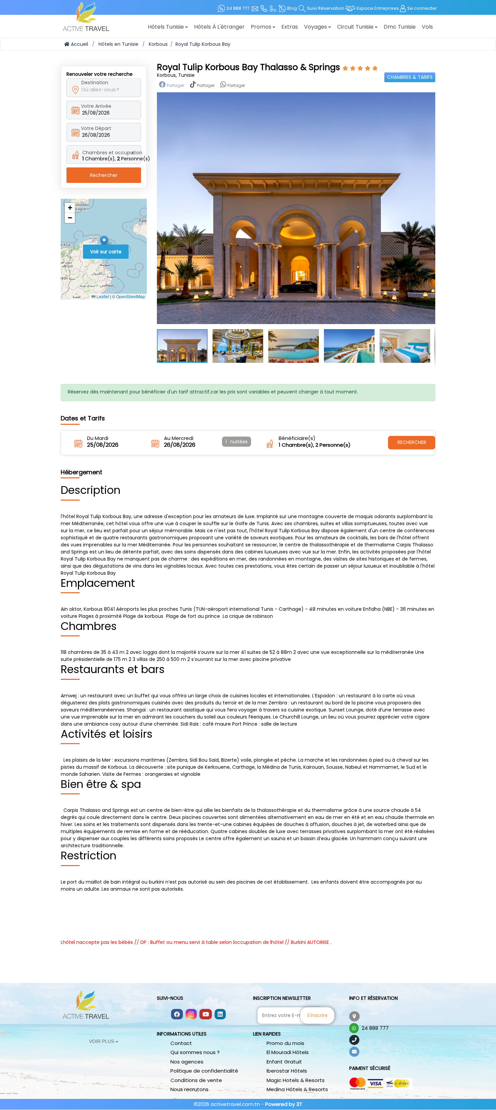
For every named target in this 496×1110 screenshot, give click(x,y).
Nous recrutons (189, 1089)
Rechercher (103, 175)
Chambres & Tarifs (410, 77)
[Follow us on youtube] (206, 1014)
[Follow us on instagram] (191, 1014)
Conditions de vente (196, 1080)
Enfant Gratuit (284, 1061)
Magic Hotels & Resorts (296, 1080)
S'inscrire (317, 1015)
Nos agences (186, 1061)
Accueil (79, 44)
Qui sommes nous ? (195, 1052)
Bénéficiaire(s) (297, 438)
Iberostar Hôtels (287, 1070)
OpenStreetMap (130, 296)
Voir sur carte (105, 251)
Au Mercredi (178, 438)
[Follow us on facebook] (177, 1014)
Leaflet (102, 296)
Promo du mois (285, 1043)
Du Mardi (97, 438)
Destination (94, 82)
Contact (181, 1043)
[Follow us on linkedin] (220, 1014)
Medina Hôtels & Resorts (297, 1089)
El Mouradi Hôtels (288, 1052)
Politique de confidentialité (204, 1070)
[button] (104, 242)
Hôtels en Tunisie (118, 44)
